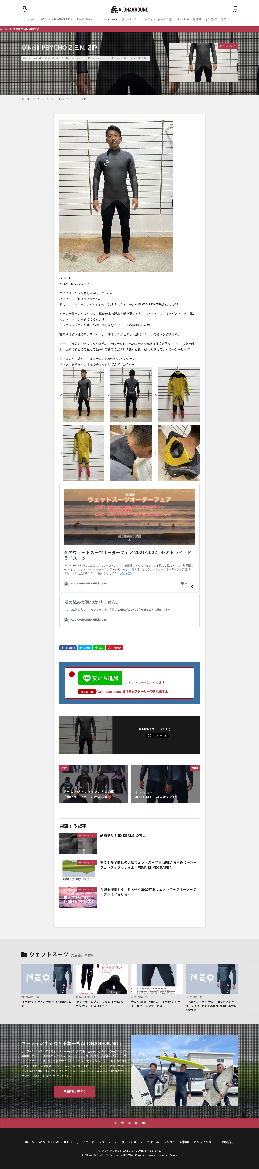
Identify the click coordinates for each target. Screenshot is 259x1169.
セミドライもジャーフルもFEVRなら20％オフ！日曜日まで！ (99, 1004)
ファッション (130, 19)
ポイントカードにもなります (143, 682)
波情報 (197, 19)
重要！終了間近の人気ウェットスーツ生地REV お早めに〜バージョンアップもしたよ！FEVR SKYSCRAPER (148, 865)
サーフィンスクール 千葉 (157, 19)
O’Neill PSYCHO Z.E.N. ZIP (72, 99)
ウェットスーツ (108, 19)
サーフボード (85, 19)
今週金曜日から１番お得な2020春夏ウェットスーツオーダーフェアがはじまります (148, 892)
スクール (153, 1142)
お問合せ (228, 1142)
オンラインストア (216, 19)
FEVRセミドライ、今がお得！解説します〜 (46, 1004)
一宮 (138, 58)
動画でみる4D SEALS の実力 (123, 835)
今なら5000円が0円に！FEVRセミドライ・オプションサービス (155, 1004)
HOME (28, 99)
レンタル (183, 19)
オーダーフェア (115, 58)
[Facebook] (68, 647)
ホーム (33, 19)
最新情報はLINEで (74, 1091)
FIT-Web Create (133, 1155)
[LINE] (99, 647)
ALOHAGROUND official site (141, 1150)
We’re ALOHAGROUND (55, 19)
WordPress (169, 1155)
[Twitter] (85, 647)
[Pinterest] (114, 647)
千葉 (144, 58)
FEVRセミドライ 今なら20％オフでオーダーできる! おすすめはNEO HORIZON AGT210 (211, 1006)
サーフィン (129, 58)
